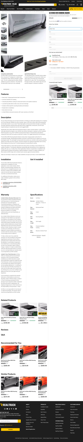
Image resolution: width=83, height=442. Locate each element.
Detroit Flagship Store (30, 429)
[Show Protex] (4, 24)
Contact (73, 1)
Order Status (79, 1)
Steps (43, 8)
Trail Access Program (60, 417)
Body (50, 42)
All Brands (43, 414)
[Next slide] (81, 108)
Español (72, 430)
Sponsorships (58, 414)
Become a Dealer (29, 426)
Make (50, 31)
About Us (28, 406)
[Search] (55, 5)
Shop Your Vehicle (10, 8)
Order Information (74, 409)
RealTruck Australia (59, 423)
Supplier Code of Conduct (31, 419)
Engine (50, 47)
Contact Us (72, 406)
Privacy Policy (29, 417)
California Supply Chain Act (48, 438)
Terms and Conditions (64, 438)
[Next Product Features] (22, 89)
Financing (72, 412)
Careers (27, 409)
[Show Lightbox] (27, 28)
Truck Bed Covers (28, 8)
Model (50, 36)
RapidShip (43, 409)
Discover (54, 8)
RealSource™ (58, 406)
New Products (20, 8)
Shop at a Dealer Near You (64, 1)
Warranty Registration (74, 425)
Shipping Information (74, 414)
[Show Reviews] (77, 18)
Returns (71, 419)
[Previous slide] (50, 108)
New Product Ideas (44, 422)
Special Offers (43, 417)
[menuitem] (2, 9)
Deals (48, 8)
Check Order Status (74, 417)
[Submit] (19, 421)
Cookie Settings (56, 438)
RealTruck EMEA (59, 425)
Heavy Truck (43, 419)
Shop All (2, 8)
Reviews (57, 412)
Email (1, 418)
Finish (50, 71)
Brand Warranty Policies (75, 427)
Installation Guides (44, 406)
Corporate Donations (60, 409)
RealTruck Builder (42, 1)
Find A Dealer (73, 422)
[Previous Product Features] (2, 89)
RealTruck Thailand (59, 431)
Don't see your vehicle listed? (55, 52)
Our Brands (28, 412)
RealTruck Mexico (59, 428)
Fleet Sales (72, 432)
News (27, 414)
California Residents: (38, 236)
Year (50, 26)
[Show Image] (4, 17)
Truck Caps (37, 8)
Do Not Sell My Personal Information (35, 438)
